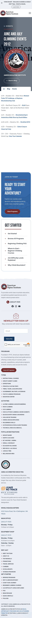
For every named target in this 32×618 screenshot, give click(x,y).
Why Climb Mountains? (10, 580)
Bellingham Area (8, 453)
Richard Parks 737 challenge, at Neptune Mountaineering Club (15, 98)
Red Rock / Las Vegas (10, 448)
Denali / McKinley (9, 443)
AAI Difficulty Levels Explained (13, 588)
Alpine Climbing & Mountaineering (14, 404)
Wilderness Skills (9, 422)
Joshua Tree (7, 451)
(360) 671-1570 (6, 535)
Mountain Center (8, 396)
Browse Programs (9, 577)
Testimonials (7, 558)
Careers (6, 566)
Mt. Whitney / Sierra (9, 440)
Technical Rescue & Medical (12, 427)
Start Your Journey (9, 582)
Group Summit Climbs (10, 381)
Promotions (7, 561)
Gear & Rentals (8, 596)
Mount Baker (7, 435)
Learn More (16, 7)
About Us (6, 556)
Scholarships (7, 569)
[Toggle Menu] (30, 13)
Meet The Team (7, 553)
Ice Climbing (7, 409)
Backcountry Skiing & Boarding (13, 414)
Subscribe (9, 339)
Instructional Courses (11, 378)
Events (14, 89)
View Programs (12, 211)
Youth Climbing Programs (11, 394)
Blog (8, 89)
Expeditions (7, 383)
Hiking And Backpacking (11, 420)
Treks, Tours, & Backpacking (12, 389)
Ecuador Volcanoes (10, 445)
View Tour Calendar (15, 136)
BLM (23, 105)
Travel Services (8, 564)
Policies (5, 598)
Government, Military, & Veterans (14, 391)
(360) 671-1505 (15, 302)
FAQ (4, 590)
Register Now (7, 593)
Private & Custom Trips (10, 386)
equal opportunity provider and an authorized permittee (15, 611)
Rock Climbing (8, 406)
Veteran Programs (9, 571)
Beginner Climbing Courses (12, 585)
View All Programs (8, 370)
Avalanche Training (9, 417)
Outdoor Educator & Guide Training (15, 425)
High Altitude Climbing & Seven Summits (16, 412)
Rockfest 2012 (25, 122)
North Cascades (8, 438)
